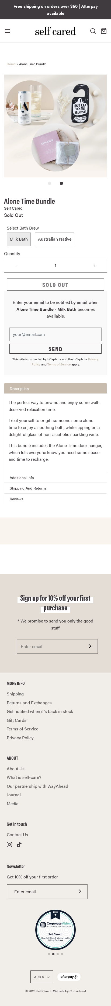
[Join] (90, 646)
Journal (14, 795)
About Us (16, 768)
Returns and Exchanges (29, 702)
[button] (55, 126)
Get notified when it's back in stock (40, 711)
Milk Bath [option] (19, 239)
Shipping (15, 694)
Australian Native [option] (54, 239)
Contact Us (17, 834)
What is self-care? (24, 777)
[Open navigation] (7, 30)
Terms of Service (59, 364)
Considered (78, 991)
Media (13, 803)
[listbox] (55, 239)
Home (11, 63)
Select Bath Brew (23, 228)
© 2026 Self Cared (38, 991)
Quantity (12, 253)
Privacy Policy (20, 737)
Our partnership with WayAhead (37, 786)
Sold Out (55, 284)
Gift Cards (16, 720)
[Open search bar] (93, 31)
